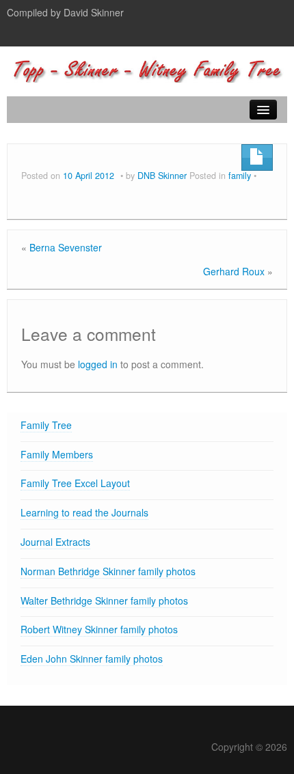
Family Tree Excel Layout (75, 483)
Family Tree (46, 425)
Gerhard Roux (234, 271)
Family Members (57, 454)
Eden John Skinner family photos (92, 658)
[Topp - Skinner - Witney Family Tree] (147, 67)
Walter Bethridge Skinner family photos (104, 600)
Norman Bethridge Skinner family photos (108, 571)
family (239, 175)
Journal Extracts (55, 542)
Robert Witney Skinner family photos (99, 629)
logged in (98, 364)
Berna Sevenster (65, 247)
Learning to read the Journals (84, 512)
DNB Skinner (162, 175)
